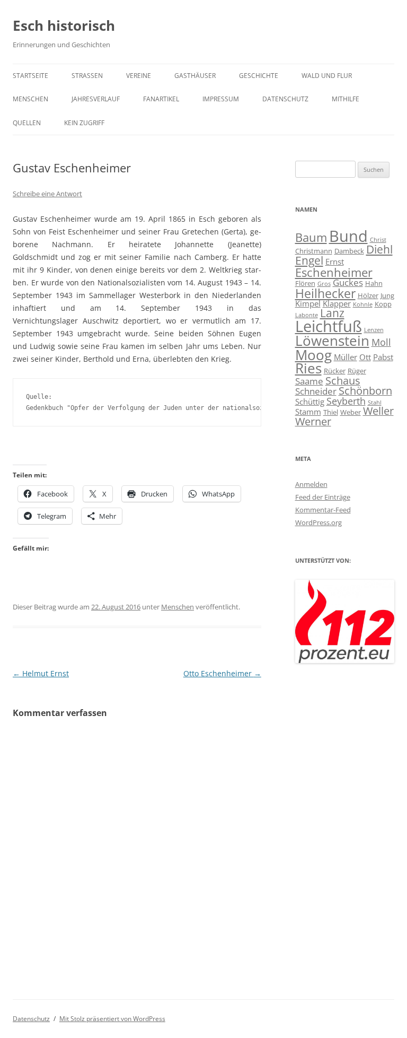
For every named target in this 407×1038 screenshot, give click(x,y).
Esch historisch (64, 25)
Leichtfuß (328, 326)
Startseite (30, 75)
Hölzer (368, 295)
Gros (324, 283)
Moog (313, 354)
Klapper (337, 303)
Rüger (357, 371)
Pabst (383, 357)
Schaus (342, 380)
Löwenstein (332, 341)
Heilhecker (325, 293)
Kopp (383, 304)
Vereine (138, 75)
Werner (313, 421)
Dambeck (349, 251)
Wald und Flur (327, 75)
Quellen (27, 122)
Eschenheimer (334, 272)
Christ (378, 239)
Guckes (348, 282)
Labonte (306, 315)
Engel (309, 260)
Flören (305, 283)
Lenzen (374, 330)
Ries (308, 368)
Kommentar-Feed (323, 509)
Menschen (30, 98)
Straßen (87, 75)
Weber (350, 412)
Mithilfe (345, 98)
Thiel (330, 412)
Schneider (316, 391)
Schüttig (309, 401)
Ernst (334, 261)
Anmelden (311, 484)
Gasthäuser (195, 75)
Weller (378, 411)
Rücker (335, 371)
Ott (365, 357)
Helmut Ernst (41, 673)
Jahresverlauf (96, 98)
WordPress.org (318, 522)
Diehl (379, 249)
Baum (311, 237)
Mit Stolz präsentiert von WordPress (112, 1018)
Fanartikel (161, 98)
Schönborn (365, 390)
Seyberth (346, 400)
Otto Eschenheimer (222, 673)
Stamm (308, 411)
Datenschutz (285, 98)
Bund (348, 236)
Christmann (313, 251)
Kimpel (308, 303)
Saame (309, 381)
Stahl (375, 402)
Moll (381, 341)
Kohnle (363, 304)
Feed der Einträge (322, 497)
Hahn (374, 283)
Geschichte (258, 75)
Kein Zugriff (84, 122)
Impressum (220, 98)
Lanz (332, 313)
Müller (345, 357)
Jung (387, 295)
